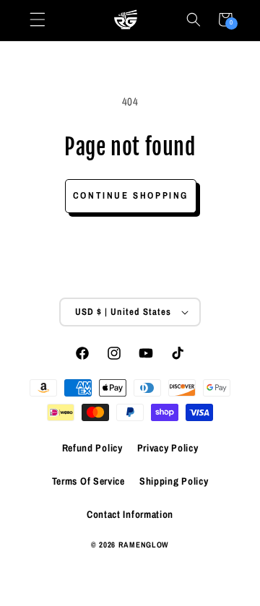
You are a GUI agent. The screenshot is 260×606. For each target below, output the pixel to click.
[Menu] (37, 19)
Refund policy (92, 447)
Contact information (130, 514)
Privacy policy (168, 447)
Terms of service (88, 481)
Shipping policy (174, 481)
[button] (193, 19)
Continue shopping (130, 195)
